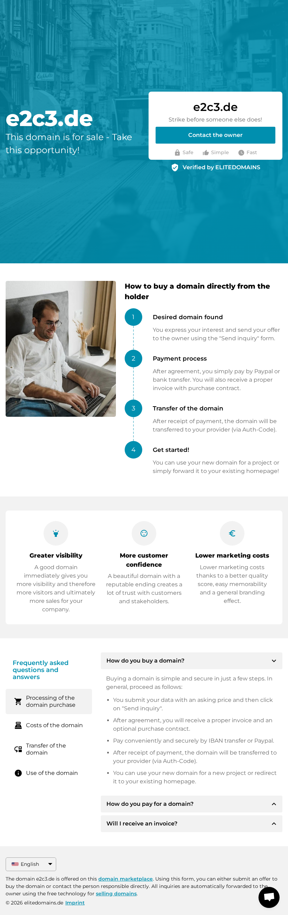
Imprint (75, 903)
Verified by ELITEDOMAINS (221, 167)
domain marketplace (125, 879)
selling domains (116, 893)
